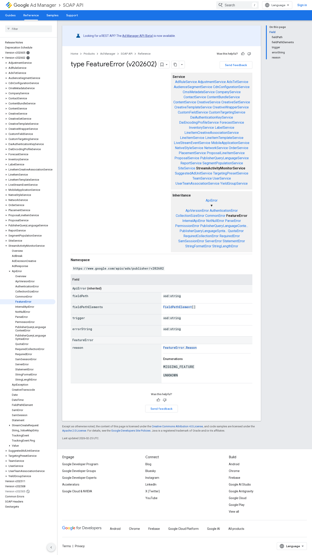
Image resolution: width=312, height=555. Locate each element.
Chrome (234, 471)
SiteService (186, 168)
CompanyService (228, 92)
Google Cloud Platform (183, 528)
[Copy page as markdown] (175, 64)
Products (89, 53)
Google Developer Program (80, 464)
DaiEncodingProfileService (199, 122)
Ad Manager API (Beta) (137, 35)
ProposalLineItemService (226, 153)
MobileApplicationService (230, 143)
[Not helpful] (249, 54)
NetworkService (216, 148)
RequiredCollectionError (201, 236)
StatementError (234, 241)
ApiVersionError (197, 211)
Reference (31, 15)
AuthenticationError (224, 211)
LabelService (224, 128)
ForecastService (232, 122)
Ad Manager (43, 5)
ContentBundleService (223, 97)
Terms (66, 546)
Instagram (152, 477)
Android (234, 464)
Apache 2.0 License (74, 430)
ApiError (212, 200)
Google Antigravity (241, 491)
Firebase (234, 477)
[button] (27, 57)
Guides (10, 15)
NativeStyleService (189, 148)
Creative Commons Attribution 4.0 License (177, 426)
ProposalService (186, 158)
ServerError (213, 241)
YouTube (151, 498)
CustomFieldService (193, 112)
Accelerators (70, 484)
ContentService (184, 102)
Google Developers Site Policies (130, 430)
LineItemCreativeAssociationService (211, 133)
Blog (148, 464)
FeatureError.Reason (180, 348)
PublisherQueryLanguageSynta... (203, 231)
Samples (52, 15)
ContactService (195, 97)
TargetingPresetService (230, 173)
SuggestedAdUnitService (193, 173)
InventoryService (201, 128)
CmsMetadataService (199, 92)
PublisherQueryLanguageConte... (224, 226)
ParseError (233, 221)
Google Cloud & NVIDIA (77, 491)
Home (74, 53)
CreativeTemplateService (193, 107)
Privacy (80, 546)
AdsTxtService (237, 82)
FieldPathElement (177, 307)
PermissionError (187, 226)
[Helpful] (243, 54)
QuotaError (236, 231)
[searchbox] (28, 28)
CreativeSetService (235, 102)
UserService (222, 178)
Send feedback (236, 65)
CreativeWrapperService (231, 107)
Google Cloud (237, 498)
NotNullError (215, 221)
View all (234, 511)
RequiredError (229, 236)
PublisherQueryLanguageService (224, 158)
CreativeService (209, 102)
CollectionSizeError (190, 216)
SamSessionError (191, 241)
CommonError (215, 216)
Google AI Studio (240, 484)
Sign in (302, 5)
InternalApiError (193, 221)
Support (72, 15)
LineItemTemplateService (224, 138)
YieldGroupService (234, 183)
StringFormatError (198, 246)
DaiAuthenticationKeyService (211, 117)
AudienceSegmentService (193, 87)
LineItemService (192, 138)
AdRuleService (186, 82)
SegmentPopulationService (222, 163)
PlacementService (192, 153)
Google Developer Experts (79, 477)
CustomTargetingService (227, 112)
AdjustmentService (212, 82)
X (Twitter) (152, 491)
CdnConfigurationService (231, 87)
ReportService (191, 163)
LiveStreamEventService (192, 143)
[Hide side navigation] (51, 547)
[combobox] (237, 5)
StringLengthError (225, 246)
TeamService (202, 178)
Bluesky (150, 471)
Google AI (213, 528)
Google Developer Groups (79, 471)
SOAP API (73, 5)
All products (236, 528)
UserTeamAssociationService (197, 183)
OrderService (238, 148)
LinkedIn (150, 484)
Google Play (237, 505)
